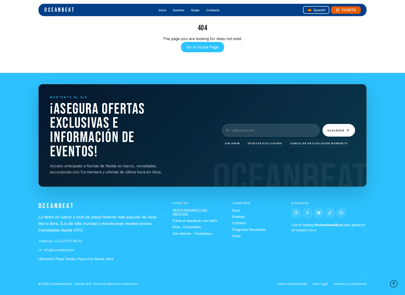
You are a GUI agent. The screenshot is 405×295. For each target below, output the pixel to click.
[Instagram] (296, 213)
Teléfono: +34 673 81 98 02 (60, 241)
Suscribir (336, 130)
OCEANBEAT (59, 10)
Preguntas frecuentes (249, 230)
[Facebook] (307, 213)
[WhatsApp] (341, 213)
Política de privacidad (292, 284)
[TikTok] (330, 213)
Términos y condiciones (350, 284)
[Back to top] (394, 284)
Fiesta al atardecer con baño (195, 221)
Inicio (162, 10)
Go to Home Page (202, 47)
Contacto (213, 10)
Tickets (348, 10)
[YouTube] (318, 213)
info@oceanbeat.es (58, 250)
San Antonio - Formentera (192, 233)
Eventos (178, 10)
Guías (195, 10)
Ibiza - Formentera (187, 227)
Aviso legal (320, 284)
